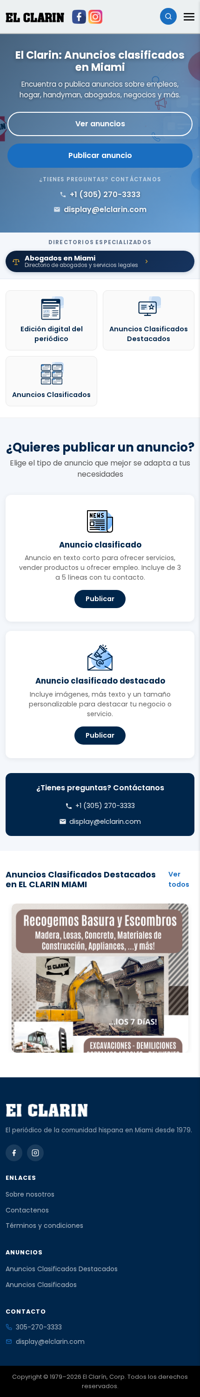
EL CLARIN (35, 17)
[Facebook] (14, 1152)
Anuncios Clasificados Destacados (62, 1269)
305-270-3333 (39, 1327)
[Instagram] (35, 1152)
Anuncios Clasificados (41, 1284)
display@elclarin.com (50, 1341)
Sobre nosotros (30, 1194)
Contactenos (27, 1210)
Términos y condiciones (44, 1225)
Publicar (100, 598)
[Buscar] (168, 16)
